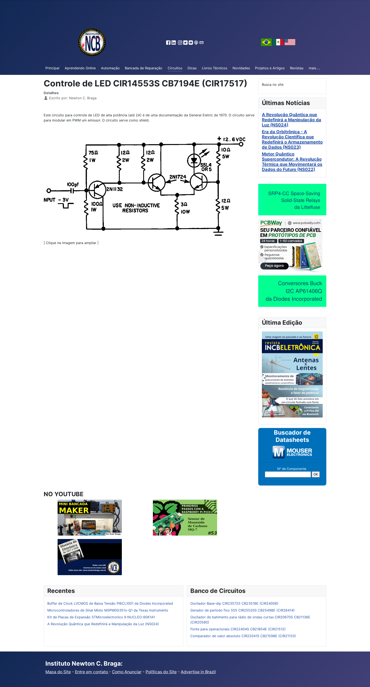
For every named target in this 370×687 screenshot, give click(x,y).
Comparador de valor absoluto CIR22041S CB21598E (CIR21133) (243, 636)
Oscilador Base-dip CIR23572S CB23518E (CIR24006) (234, 603)
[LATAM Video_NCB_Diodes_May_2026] (292, 291)
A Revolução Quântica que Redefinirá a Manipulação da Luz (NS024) (291, 119)
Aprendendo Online (80, 68)
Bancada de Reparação (143, 68)
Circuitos (175, 68)
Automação (110, 68)
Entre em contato (92, 671)
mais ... (314, 68)
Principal (52, 68)
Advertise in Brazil (198, 671)
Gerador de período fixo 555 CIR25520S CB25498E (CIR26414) (242, 610)
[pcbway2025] (290, 245)
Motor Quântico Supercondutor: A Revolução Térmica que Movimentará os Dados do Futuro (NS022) (292, 161)
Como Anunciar (127, 671)
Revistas (296, 68)
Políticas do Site (161, 671)
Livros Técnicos (214, 68)
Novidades (241, 68)
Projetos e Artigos (270, 68)
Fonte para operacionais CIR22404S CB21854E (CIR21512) (238, 629)
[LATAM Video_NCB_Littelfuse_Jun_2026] (292, 199)
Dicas (192, 68)
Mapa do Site (58, 671)
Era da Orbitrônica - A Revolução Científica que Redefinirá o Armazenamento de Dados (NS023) (292, 139)
